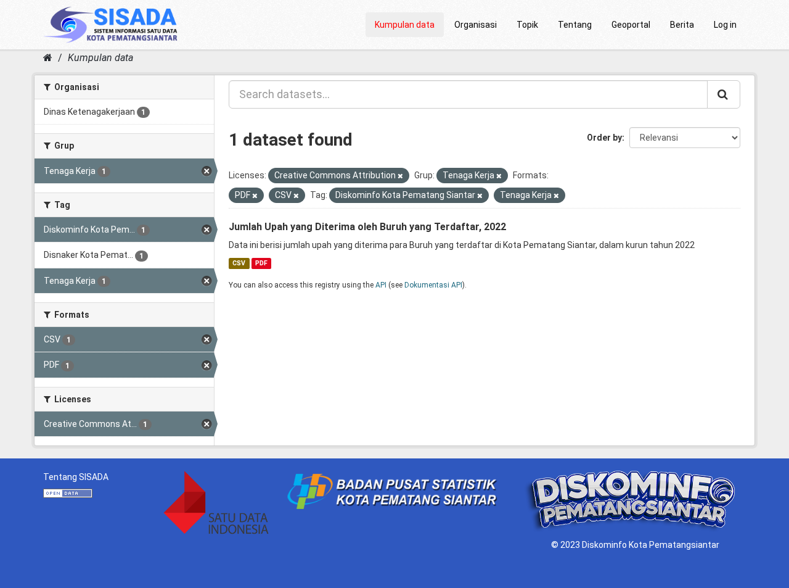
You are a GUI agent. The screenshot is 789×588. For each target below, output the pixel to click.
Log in (725, 25)
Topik (527, 25)
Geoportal (630, 25)
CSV (238, 263)
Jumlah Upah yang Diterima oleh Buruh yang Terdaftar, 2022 (367, 227)
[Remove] (400, 176)
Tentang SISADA (75, 477)
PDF (261, 263)
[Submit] (723, 94)
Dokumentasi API (433, 285)
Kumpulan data (405, 25)
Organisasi (475, 25)
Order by (604, 138)
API (380, 285)
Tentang (575, 25)
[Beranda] (47, 58)
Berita (682, 25)
